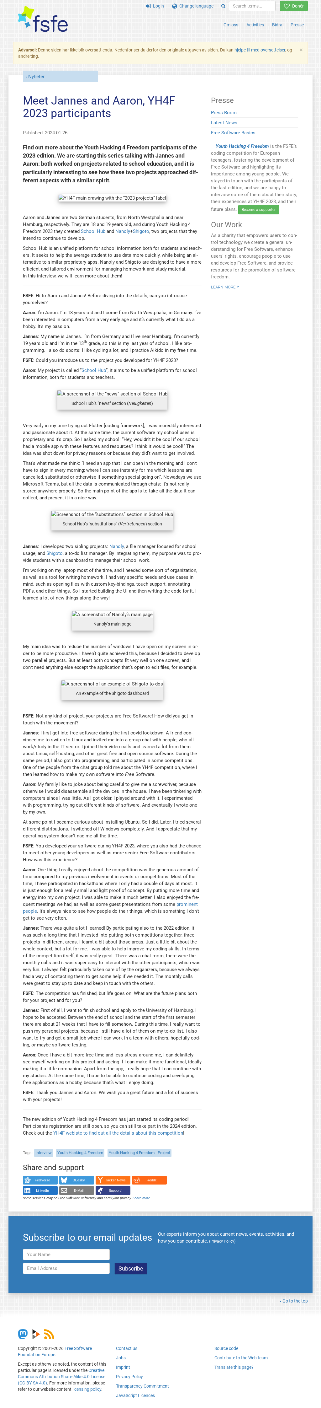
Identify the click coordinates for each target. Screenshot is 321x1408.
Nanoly (122, 231)
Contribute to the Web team (241, 1357)
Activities (255, 24)
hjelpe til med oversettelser (259, 49)
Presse (297, 24)
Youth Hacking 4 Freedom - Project (139, 1152)
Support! (115, 1190)
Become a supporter (259, 209)
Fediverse (42, 1180)
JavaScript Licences (135, 1395)
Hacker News (115, 1180)
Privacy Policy (129, 1376)
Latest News (224, 123)
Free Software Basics (233, 133)
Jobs (121, 1357)
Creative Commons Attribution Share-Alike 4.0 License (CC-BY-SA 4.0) (61, 1376)
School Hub (93, 231)
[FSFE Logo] (43, 19)
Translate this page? (234, 1367)
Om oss (231, 24)
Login (157, 5)
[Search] (223, 6)
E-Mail (78, 1190)
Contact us (126, 1348)
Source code (226, 1348)
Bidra (277, 24)
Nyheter (36, 76)
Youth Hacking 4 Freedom (80, 1152)
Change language (195, 5)
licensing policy (86, 1389)
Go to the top (295, 1300)
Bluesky (79, 1180)
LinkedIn (42, 1190)
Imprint (123, 1367)
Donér (297, 5)
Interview (43, 1152)
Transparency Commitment (142, 1386)
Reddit (151, 1180)
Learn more (141, 1198)
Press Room (224, 113)
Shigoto (141, 231)
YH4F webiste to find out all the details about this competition (118, 1133)
